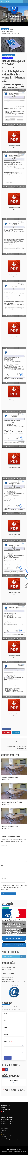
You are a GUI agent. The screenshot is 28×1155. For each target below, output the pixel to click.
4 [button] (13, 932)
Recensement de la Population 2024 (14, 741)
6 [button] (17, 932)
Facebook (7, 729)
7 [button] (19, 932)
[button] (22, 930)
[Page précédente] (4, 90)
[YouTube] (3, 1069)
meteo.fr (15, 1084)
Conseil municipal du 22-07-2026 (12, 802)
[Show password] (22, 1045)
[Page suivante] (6, 90)
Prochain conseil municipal (10, 777)
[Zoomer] (17, 90)
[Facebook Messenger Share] (26, 571)
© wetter (12, 1084)
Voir (14, 938)
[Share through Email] (26, 584)
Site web (3, 878)
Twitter (16, 729)
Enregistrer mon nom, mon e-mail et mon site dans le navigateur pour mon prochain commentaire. (14, 887)
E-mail (3, 872)
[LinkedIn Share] (26, 578)
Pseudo (6, 1027)
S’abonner (3, 1130)
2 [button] (10, 932)
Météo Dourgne (14, 1080)
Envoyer (8, 1058)
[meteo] (14, 1082)
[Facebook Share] (26, 568)
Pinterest (7, 732)
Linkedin (16, 732)
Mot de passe (8, 1041)
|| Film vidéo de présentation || (9, 1139)
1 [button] (8, 932)
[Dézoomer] (15, 90)
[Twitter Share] (26, 575)
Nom (2, 865)
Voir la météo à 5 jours (14, 1089)
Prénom (6, 1013)
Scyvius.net (23, 1151)
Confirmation (7, 1049)
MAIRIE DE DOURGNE (14, 16)
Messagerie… (14, 985)
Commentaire (5, 845)
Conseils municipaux (8, 55)
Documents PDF (7, 57)
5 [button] (15, 932)
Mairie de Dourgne (7, 1151)
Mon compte (4, 1128)
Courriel (6, 1034)
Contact (3, 1133)
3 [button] (12, 932)
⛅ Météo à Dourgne (6, 1135)
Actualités (5, 908)
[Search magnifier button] (26, 1)
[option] (14, 920)
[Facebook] (6, 1069)
